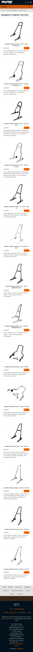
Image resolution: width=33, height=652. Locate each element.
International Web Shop (17, 590)
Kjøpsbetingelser (19, 609)
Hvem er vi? (6, 590)
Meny (5, 6)
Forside (3, 10)
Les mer (21, 642)
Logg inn (12, 594)
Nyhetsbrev (22, 612)
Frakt (11, 609)
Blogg (29, 612)
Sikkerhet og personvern (10, 612)
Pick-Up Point (18, 587)
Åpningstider (27, 587)
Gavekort (27, 590)
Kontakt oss (20, 594)
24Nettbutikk (19, 648)
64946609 (9, 618)
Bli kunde (10, 587)
